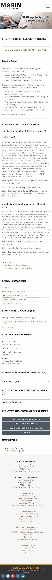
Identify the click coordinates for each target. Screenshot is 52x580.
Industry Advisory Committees (26, 419)
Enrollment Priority (27, 530)
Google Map (21, 471)
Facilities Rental (27, 550)
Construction (7, 327)
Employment (28, 548)
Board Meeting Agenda (27, 498)
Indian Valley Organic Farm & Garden (26, 428)
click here (9, 99)
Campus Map (33, 471)
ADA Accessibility (28, 496)
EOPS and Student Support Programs (27, 532)
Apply (7, 91)
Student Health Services (27, 539)
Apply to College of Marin (17, 265)
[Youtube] (13, 576)
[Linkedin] (23, 576)
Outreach (28, 537)
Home (4, 288)
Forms (27, 553)
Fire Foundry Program (11, 303)
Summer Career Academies (14, 299)
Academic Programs (28, 511)
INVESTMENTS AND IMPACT (26, 424)
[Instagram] (18, 576)
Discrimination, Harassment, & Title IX (27, 505)
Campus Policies (28, 501)
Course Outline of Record (27, 516)
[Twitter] (8, 576)
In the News (26, 432)
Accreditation (27, 493)
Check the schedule (11, 188)
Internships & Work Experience (16, 295)
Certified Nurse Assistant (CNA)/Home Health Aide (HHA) (24, 322)
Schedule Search (28, 521)
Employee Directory (28, 545)
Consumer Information (27, 503)
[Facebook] (3, 576)
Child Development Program (28, 527)
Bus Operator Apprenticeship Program (19, 318)
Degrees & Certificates (28, 519)
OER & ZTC (27, 535)
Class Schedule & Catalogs (28, 514)
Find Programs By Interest (13, 292)
